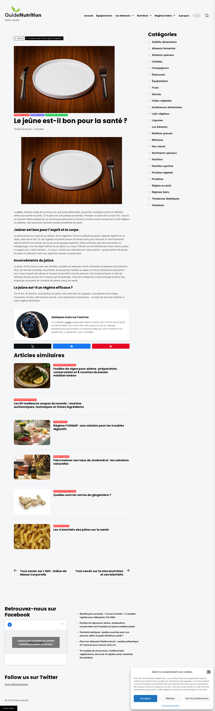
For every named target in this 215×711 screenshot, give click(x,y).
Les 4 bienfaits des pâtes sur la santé (81, 530)
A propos (183, 15)
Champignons (160, 68)
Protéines (157, 179)
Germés (156, 94)
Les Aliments (122, 15)
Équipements (104, 15)
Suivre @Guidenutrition (16, 684)
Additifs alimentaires (164, 41)
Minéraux (157, 139)
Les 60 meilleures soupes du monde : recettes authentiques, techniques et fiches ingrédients (49, 405)
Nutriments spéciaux (164, 152)
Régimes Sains (163, 15)
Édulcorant (158, 74)
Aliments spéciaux (163, 55)
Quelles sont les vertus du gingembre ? (82, 495)
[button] (208, 671)
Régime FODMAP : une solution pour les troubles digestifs (88, 427)
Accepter (145, 698)
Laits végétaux (161, 113)
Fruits (155, 87)
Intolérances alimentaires (167, 107)
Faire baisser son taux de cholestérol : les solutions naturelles (91, 462)
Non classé (158, 146)
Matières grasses (162, 133)
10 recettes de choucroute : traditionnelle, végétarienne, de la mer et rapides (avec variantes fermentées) (106, 654)
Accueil (88, 15)
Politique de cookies (170, 705)
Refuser (170, 698)
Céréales (157, 61)
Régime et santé (21, 115)
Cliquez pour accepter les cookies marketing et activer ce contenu (36, 642)
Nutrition (142, 15)
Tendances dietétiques (56, 115)
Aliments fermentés (163, 48)
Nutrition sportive (162, 166)
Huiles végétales (162, 100)
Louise (68, 322)
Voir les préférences (197, 698)
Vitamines (158, 205)
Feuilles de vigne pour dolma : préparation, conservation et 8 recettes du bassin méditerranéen (85, 372)
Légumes (157, 120)
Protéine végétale (162, 172)
